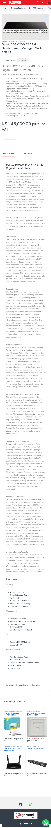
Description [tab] (8, 153)
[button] (47, 16)
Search (38, 2)
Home (4, 8)
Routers (19, 711)
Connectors (31, 711)
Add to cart (27, 824)
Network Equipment (18, 8)
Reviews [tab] (28, 153)
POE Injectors (38, 8)
